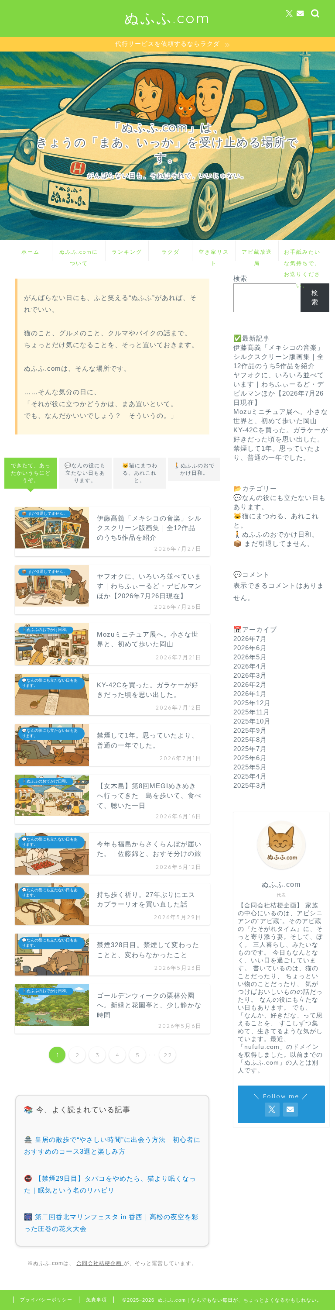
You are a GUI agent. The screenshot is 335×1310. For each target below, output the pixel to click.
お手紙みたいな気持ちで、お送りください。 (302, 254)
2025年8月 (250, 739)
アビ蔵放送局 (257, 254)
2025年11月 (251, 712)
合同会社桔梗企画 (99, 1263)
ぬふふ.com (167, 18)
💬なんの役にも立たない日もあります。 (85, 472)
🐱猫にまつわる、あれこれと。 (139, 472)
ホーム (30, 251)
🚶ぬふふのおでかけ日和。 (194, 469)
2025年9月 (250, 730)
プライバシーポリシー (46, 1299)
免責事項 (96, 1299)
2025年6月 (250, 758)
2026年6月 (250, 648)
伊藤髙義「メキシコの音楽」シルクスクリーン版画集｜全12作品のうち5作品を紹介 (278, 356)
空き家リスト (213, 254)
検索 (240, 278)
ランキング (127, 251)
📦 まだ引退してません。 (273, 543)
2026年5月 (250, 657)
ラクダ (170, 251)
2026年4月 (250, 666)
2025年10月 (252, 721)
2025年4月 (250, 776)
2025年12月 (252, 703)
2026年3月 (250, 675)
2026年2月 (250, 684)
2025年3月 (250, 785)
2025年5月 (250, 767)
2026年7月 (250, 638)
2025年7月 (250, 748)
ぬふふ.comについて (78, 254)
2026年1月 (250, 693)
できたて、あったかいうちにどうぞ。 (31, 472)
